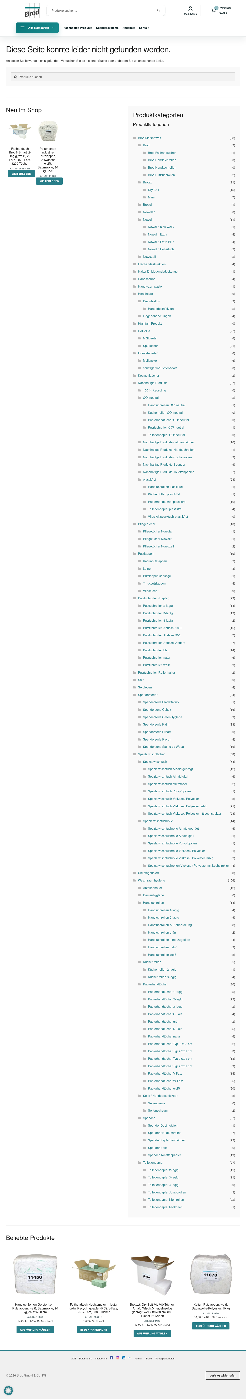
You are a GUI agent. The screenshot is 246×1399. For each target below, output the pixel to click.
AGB (73, 1358)
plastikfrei (149, 479)
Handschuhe (146, 279)
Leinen (147, 568)
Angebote (128, 28)
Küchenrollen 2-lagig (162, 969)
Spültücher (150, 345)
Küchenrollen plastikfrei (164, 494)
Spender (149, 1118)
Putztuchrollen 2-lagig (158, 605)
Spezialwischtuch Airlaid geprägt (170, 769)
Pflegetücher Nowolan (158, 531)
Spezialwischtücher (151, 754)
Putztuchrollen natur (156, 657)
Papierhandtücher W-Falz (165, 1081)
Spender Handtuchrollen (164, 1132)
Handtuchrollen (153, 902)
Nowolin (148, 219)
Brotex (147, 182)
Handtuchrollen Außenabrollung (170, 925)
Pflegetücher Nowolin (157, 539)
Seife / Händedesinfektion (160, 1095)
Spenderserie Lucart (157, 732)
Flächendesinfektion (152, 264)
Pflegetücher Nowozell (158, 546)
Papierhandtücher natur (164, 1036)
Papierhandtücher (155, 984)
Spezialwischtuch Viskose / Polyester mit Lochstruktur (184, 813)
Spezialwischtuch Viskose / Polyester (173, 798)
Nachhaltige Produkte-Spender (164, 464)
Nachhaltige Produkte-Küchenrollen (167, 457)
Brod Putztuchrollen (161, 175)
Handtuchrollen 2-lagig (163, 917)
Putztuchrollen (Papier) (153, 598)
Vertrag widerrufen (165, 1358)
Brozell (148, 204)
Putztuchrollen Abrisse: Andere (164, 642)
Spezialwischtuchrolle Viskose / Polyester (176, 850)
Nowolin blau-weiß (161, 227)
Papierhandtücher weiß (164, 1088)
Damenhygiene (153, 895)
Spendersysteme (107, 28)
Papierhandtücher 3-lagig (165, 1006)
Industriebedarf (148, 353)
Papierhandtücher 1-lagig (165, 991)
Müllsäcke (150, 360)
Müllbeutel (150, 338)
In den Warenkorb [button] (93, 1329)
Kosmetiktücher (148, 375)
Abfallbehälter (152, 888)
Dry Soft (153, 189)
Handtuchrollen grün (162, 932)
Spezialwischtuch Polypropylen (169, 791)
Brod (146, 145)
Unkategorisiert (148, 873)
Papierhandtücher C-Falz (165, 1014)
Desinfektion (151, 301)
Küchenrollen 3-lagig (162, 977)
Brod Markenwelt (149, 138)
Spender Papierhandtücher (166, 1140)
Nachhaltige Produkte (77, 28)
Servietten (145, 687)
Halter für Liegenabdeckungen (158, 271)
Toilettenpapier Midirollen (165, 1207)
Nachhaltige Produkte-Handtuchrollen (168, 449)
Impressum (101, 1358)
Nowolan (149, 212)
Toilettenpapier (153, 1162)
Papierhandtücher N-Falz (165, 1029)
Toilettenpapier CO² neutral (166, 435)
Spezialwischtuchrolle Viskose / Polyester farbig (180, 858)
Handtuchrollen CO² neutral (166, 405)
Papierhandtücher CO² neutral (168, 420)
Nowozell (149, 256)
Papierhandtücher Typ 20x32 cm (170, 1051)
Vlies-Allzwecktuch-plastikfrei (168, 516)
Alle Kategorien (38, 28)
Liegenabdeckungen (157, 316)
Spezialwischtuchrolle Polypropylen (172, 843)
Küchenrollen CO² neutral (165, 412)
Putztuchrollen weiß (156, 665)
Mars (151, 197)
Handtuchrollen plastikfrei (165, 486)
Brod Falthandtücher (162, 152)
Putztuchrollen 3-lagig (158, 613)
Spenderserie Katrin (156, 724)
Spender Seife (158, 1147)
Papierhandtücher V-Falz (165, 1073)
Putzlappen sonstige (157, 576)
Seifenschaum (158, 1110)
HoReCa (144, 331)
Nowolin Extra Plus (161, 242)
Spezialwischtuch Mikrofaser (167, 784)
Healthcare (145, 293)
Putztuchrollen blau (156, 650)
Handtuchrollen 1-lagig (163, 910)
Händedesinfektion (161, 308)
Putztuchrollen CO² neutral (166, 427)
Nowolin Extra (157, 234)
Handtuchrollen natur (162, 947)
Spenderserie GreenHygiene (162, 717)
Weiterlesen (21, 173)
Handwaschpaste (150, 286)
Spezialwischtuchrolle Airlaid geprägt (173, 828)
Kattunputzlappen (155, 561)
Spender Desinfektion (163, 1125)
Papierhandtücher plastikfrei (167, 501)
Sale (141, 680)
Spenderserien (148, 694)
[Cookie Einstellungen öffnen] (8, 1394)
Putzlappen (146, 553)
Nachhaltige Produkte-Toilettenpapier (168, 472)
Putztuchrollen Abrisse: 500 (161, 635)
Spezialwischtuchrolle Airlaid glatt (171, 835)
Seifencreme (156, 1103)
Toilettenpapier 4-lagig (163, 1185)
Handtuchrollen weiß (162, 954)
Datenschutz (85, 1358)
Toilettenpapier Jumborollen (167, 1192)
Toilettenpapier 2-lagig (163, 1170)
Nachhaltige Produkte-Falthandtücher (168, 442)
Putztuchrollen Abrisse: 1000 (162, 628)
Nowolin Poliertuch (161, 249)
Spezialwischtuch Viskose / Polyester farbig (177, 806)
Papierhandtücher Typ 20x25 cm (170, 1044)
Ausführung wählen (35, 1329)
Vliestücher (150, 591)
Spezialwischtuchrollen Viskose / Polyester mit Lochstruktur (188, 865)
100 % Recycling (154, 390)
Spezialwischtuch (155, 761)
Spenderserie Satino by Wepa (163, 746)
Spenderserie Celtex (157, 709)
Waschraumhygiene (151, 880)
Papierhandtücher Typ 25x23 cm (170, 1058)
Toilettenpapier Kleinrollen (166, 1199)
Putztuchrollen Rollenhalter (156, 672)
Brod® (148, 1358)
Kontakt (144, 28)
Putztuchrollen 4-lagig (158, 620)
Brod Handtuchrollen (162, 160)
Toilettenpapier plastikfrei (165, 509)
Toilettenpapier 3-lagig (163, 1177)
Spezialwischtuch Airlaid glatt (168, 776)
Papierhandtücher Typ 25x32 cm (170, 1066)
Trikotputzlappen (154, 583)
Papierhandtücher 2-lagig (165, 999)
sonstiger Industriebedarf (160, 368)
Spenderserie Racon (157, 739)
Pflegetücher (146, 524)
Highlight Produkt (150, 323)
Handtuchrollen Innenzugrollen (169, 939)
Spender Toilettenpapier (164, 1155)
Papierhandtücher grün (163, 1021)
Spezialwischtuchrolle (158, 821)
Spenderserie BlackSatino (161, 702)
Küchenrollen (152, 962)
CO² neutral (151, 397)
